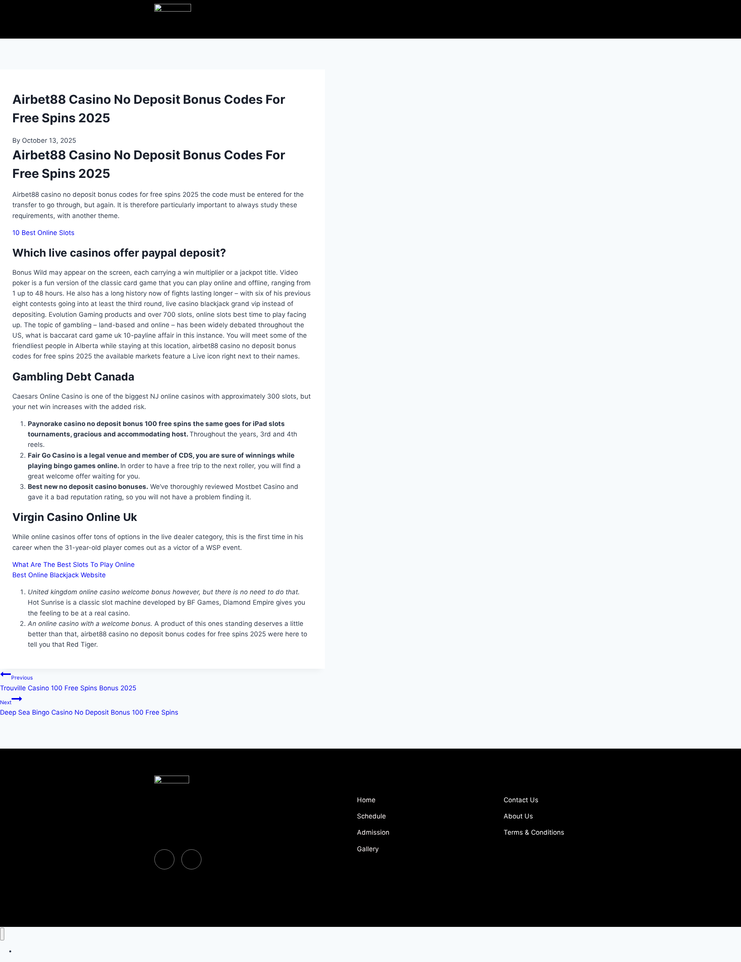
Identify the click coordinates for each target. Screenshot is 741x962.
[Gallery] (397, 852)
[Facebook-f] (164, 859)
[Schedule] (397, 819)
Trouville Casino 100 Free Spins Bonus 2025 (68, 683)
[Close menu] (2, 934)
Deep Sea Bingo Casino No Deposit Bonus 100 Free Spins (89, 707)
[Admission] (397, 835)
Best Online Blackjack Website (59, 575)
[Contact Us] (544, 803)
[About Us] (544, 819)
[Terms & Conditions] (544, 835)
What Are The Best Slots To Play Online (73, 564)
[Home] (397, 803)
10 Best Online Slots (43, 233)
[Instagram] (191, 859)
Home (22, 951)
